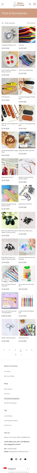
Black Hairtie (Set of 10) (25, 204)
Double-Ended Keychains (9, 338)
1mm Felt (21, 45)
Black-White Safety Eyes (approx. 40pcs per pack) (9, 258)
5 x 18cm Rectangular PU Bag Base (27, 97)
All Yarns (7, 394)
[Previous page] (4, 350)
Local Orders (8, 416)
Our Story (7, 371)
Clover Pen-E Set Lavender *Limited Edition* (9, 311)
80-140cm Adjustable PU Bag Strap (10, 151)
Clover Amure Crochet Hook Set (26, 285)
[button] (2, 4)
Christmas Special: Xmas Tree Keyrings (27, 258)
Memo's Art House (16, 472)
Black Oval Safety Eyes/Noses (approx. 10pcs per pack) (10, 231)
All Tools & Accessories (11, 398)
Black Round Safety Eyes (25, 230)
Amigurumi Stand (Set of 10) (26, 150)
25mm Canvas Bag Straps (26, 70)
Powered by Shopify (24, 472)
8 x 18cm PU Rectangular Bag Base (27, 124)
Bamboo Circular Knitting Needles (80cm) (26, 178)
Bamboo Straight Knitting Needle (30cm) (9, 204)
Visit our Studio (9, 376)
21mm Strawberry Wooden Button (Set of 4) (9, 71)
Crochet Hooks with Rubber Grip (26, 311)
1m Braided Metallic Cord (9, 45)
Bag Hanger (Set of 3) (7, 177)
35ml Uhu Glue (6, 97)
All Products (8, 389)
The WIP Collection (10, 403)
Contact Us (7, 425)
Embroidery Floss (24, 338)
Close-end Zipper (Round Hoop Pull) (9, 285)
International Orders (11, 420)
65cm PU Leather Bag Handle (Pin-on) (10, 124)
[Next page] (21, 354)
